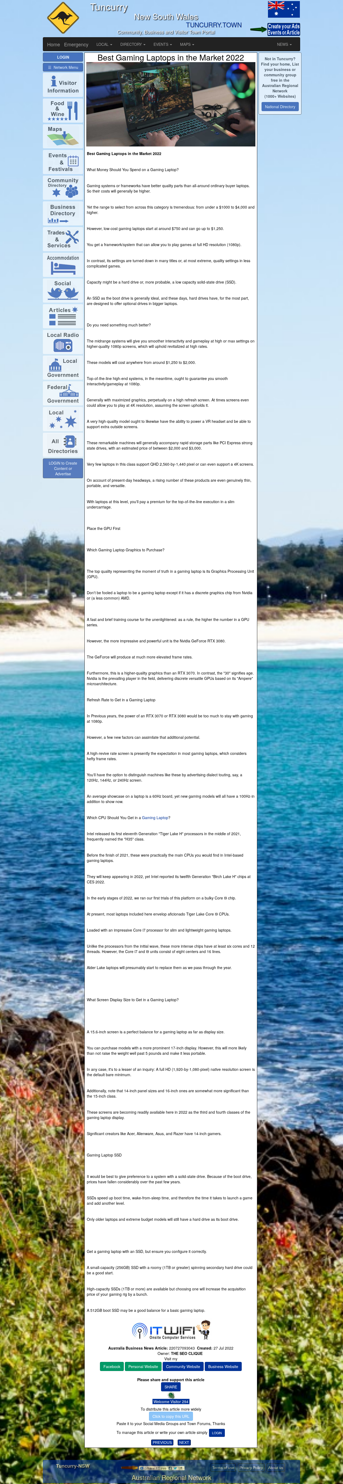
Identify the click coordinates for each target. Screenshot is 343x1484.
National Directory (280, 106)
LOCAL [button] (103, 44)
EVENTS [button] (161, 44)
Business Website (223, 1366)
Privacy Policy (251, 1468)
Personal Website (143, 1366)
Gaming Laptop (155, 817)
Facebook (111, 1366)
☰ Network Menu (63, 67)
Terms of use (223, 1468)
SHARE (171, 1386)
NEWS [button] (283, 44)
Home (53, 44)
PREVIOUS (162, 1442)
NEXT (184, 1442)
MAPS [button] (186, 44)
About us (275, 1468)
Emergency (76, 44)
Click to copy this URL (170, 1416)
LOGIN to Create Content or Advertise (63, 468)
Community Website (183, 1366)
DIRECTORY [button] (131, 44)
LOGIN (217, 1432)
